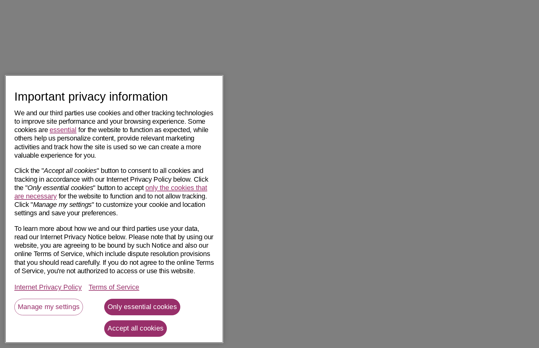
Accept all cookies (135, 328)
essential (63, 130)
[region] (114, 209)
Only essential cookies (142, 307)
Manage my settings (49, 307)
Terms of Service (114, 287)
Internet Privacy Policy (48, 287)
